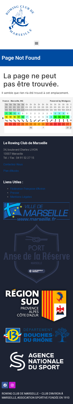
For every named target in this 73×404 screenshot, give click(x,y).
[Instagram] (12, 385)
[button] (36, 43)
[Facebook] (5, 385)
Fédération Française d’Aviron (27, 188)
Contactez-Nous (13, 164)
